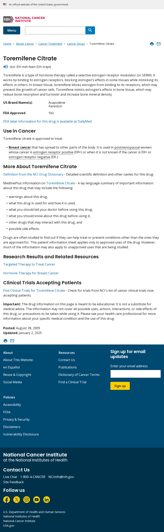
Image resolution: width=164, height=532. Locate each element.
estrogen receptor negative (29, 157)
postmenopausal (127, 147)
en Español (11, 367)
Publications (67, 367)
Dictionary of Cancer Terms (79, 374)
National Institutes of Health (21, 516)
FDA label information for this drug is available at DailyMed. (47, 121)
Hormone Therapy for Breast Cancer (31, 273)
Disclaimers (11, 427)
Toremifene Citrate (60, 183)
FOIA (6, 412)
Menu (11, 30)
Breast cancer (20, 147)
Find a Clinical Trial (72, 382)
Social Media (12, 382)
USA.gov (8, 525)
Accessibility (12, 404)
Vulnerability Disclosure (21, 434)
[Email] (158, 44)
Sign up (120, 386)
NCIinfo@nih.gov (61, 477)
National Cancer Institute (19, 521)
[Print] (152, 44)
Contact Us (66, 360)
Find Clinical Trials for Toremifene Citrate (34, 290)
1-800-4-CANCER (32, 477)
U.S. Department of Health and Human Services (34, 512)
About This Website (18, 360)
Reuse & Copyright (17, 374)
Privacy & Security (16, 419)
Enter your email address (129, 366)
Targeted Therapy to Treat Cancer (29, 264)
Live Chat (10, 477)
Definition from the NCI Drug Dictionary (33, 174)
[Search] (90, 30)
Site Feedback (13, 482)
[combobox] (55, 30)
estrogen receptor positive (53, 152)
